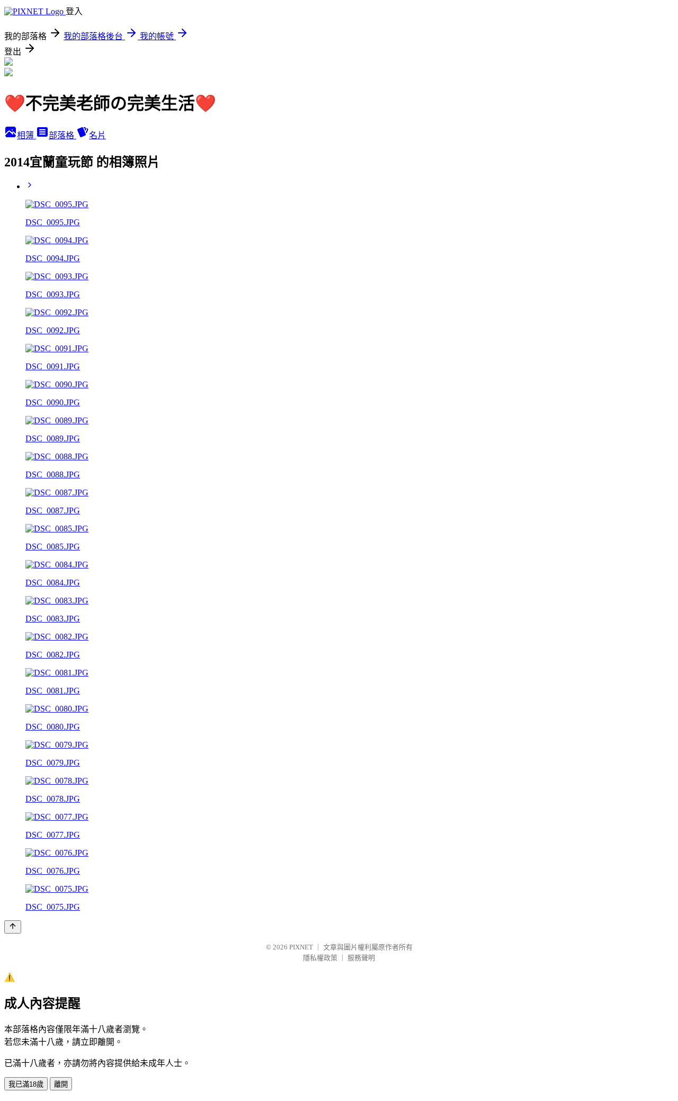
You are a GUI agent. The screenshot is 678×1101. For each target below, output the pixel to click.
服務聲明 (361, 958)
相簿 (26, 135)
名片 (97, 135)
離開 (61, 1084)
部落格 (62, 135)
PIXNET (301, 947)
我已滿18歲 (25, 1084)
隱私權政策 (320, 958)
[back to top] (12, 927)
